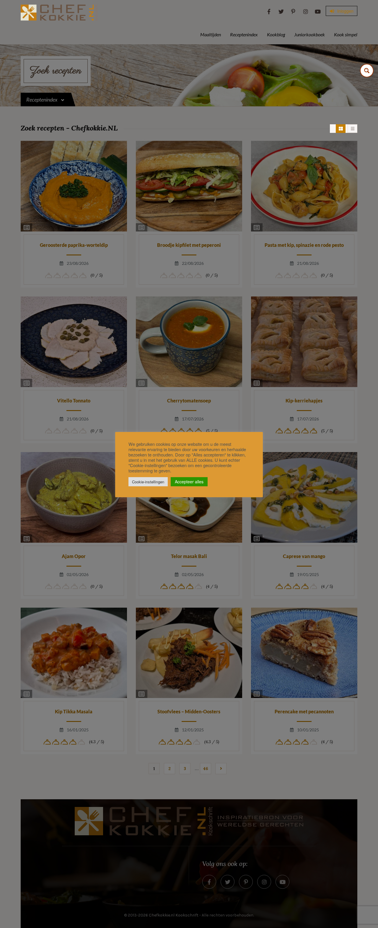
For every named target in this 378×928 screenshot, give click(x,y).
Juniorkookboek (309, 34)
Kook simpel (345, 34)
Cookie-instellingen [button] (148, 482)
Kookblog (276, 34)
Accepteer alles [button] (189, 482)
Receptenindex (244, 34)
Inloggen (344, 11)
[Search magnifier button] (366, 70)
